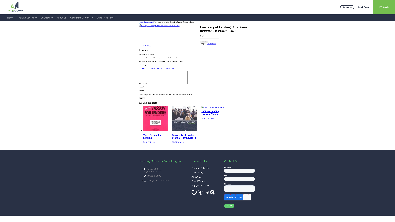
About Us (61, 18)
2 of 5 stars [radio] (149, 68)
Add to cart (204, 42)
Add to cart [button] (151, 142)
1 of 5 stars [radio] (142, 68)
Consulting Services (80, 18)
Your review (143, 83)
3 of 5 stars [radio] (157, 68)
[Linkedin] (206, 192)
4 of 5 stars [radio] (164, 68)
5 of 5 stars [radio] (172, 68)
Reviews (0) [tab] (147, 45)
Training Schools (26, 18)
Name (141, 87)
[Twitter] (194, 192)
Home (10, 18)
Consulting (197, 172)
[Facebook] (200, 192)
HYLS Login (384, 7)
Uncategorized (149, 22)
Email (141, 91)
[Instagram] (212, 192)
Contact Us (347, 7)
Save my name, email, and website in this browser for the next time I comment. (166, 94)
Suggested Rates (105, 18)
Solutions (45, 18)
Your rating (143, 65)
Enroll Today (363, 7)
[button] (140, 24)
